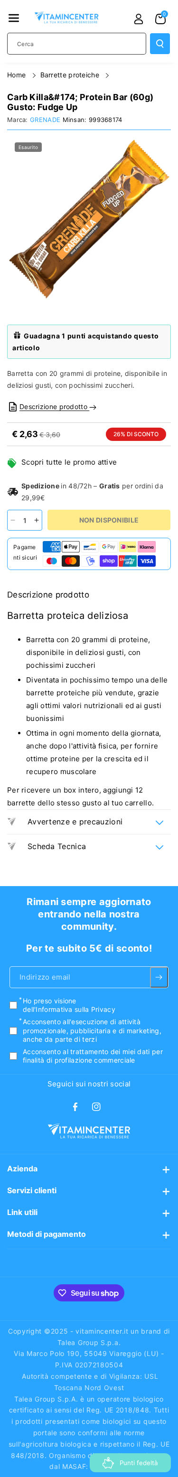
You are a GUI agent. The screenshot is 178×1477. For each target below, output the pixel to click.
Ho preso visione (69, 1005)
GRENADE (45, 119)
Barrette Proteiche (71, 75)
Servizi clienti (31, 1190)
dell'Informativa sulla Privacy (69, 1009)
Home (17, 75)
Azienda (22, 1168)
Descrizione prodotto (54, 406)
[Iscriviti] (159, 977)
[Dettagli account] (138, 19)
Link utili (22, 1212)
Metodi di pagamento (46, 1234)
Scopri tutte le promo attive (69, 462)
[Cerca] (160, 44)
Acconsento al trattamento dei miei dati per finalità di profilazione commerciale (93, 1055)
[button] (13, 18)
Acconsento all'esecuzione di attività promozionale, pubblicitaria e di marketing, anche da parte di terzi (92, 1030)
